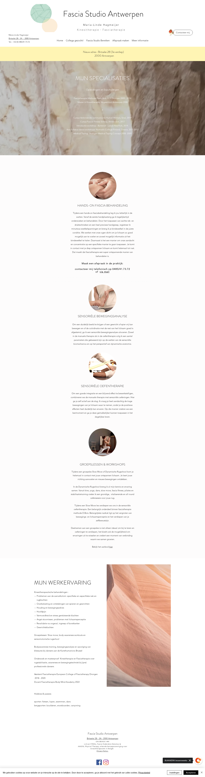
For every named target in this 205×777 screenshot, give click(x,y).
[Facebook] (99, 762)
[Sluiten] (201, 772)
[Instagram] (106, 762)
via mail (104, 271)
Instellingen (174, 772)
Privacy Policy (102, 751)
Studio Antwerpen (106, 733)
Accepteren (191, 772)
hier (111, 546)
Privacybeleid (144, 772)
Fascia (74, 14)
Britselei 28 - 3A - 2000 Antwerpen (102, 738)
